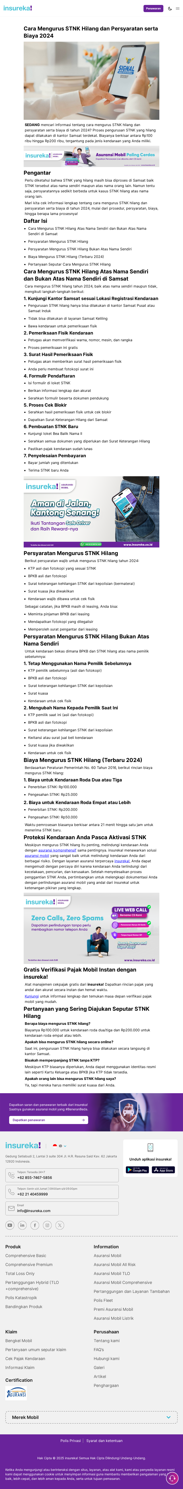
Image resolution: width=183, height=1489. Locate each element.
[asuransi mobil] (18, 8)
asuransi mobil (37, 855)
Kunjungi (32, 996)
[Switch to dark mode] (170, 8)
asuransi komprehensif (57, 850)
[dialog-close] (172, 1478)
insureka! (121, 861)
